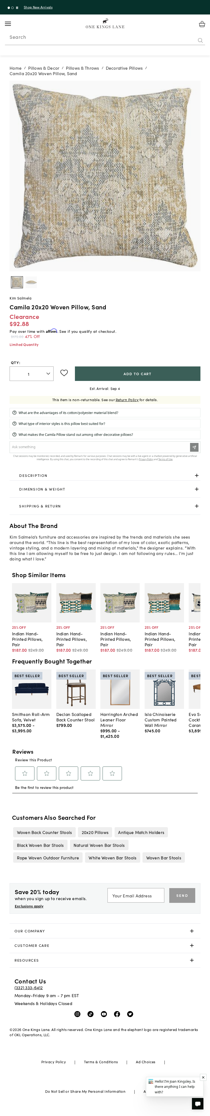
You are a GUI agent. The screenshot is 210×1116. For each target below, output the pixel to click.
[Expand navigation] (12, 24)
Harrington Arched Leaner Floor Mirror (119, 719)
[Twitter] (131, 1014)
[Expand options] (197, 475)
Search (18, 37)
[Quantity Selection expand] (49, 373)
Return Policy (127, 399)
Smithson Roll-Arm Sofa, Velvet (31, 717)
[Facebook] (118, 1014)
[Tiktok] (92, 1014)
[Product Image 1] (31, 282)
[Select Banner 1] (12, 8)
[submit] (200, 40)
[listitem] (44, 832)
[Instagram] (78, 1014)
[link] (105, 476)
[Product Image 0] (17, 282)
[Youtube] (105, 1014)
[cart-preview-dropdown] (202, 24)
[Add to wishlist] (64, 373)
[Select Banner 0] (9, 8)
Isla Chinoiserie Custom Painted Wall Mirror (161, 719)
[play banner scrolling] (17, 8)
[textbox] (32, 373)
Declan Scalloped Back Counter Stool (75, 717)
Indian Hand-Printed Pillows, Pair (27, 638)
